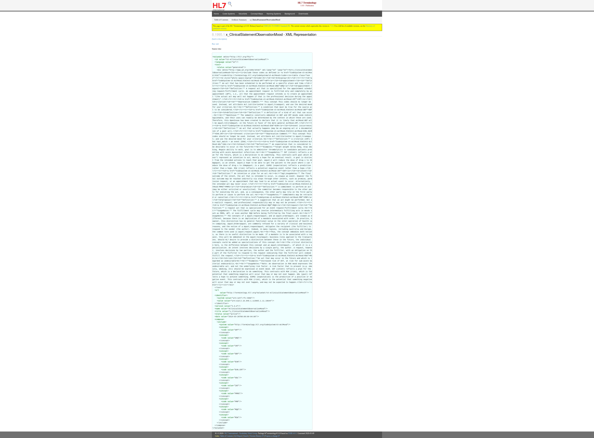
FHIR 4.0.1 (292, 433)
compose (219, 319)
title (218, 311)
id (217, 59)
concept (224, 327)
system (221, 298)
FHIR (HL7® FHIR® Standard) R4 (276, 26)
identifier (221, 295)
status (221, 67)
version (219, 306)
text (218, 65)
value (221, 59)
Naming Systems (274, 13)
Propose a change (271, 436)
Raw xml (215, 44)
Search (245, 436)
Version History (256, 436)
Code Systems (229, 13)
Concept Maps (257, 13)
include (221, 322)
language (220, 62)
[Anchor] (318, 34)
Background (290, 13)
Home (216, 13)
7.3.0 (332, 26)
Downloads (303, 13)
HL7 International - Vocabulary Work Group (241, 433)
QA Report (238, 436)
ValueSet (217, 57)
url (217, 290)
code (224, 330)
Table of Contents (226, 436)
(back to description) (219, 39)
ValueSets (243, 13)
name (218, 309)
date (218, 317)
